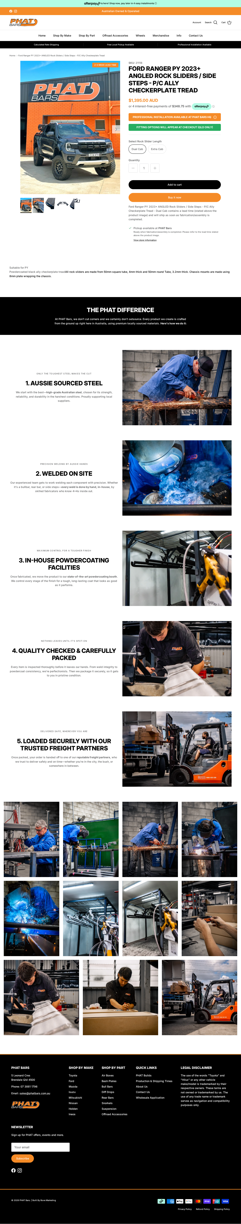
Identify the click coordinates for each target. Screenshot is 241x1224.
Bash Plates (109, 1081)
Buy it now (174, 197)
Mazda (73, 1086)
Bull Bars (107, 1086)
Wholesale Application (150, 1097)
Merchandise (161, 35)
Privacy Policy (185, 1209)
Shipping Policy (222, 1209)
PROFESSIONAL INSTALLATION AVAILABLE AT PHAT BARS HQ (172, 116)
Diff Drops (108, 1092)
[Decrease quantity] (133, 168)
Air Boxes (108, 1075)
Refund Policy (203, 1209)
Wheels (140, 35)
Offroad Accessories (115, 35)
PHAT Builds (144, 1075)
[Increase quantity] (154, 168)
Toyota (73, 1075)
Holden (73, 1108)
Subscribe (22, 1158)
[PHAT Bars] (23, 22)
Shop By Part (87, 35)
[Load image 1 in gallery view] (70, 127)
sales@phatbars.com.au (35, 1093)
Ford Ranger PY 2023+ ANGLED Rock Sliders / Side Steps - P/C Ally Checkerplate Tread (61, 55)
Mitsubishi (75, 1097)
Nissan (73, 1103)
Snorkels (107, 1103)
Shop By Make (62, 35)
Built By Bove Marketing (44, 1200)
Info (179, 35)
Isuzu (72, 1092)
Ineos (72, 1114)
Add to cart (175, 184)
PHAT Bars (25, 1200)
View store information (145, 240)
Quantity (134, 160)
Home (42, 35)
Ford (71, 1081)
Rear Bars (108, 1097)
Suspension (109, 1108)
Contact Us (196, 35)
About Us (142, 1086)
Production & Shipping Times (154, 1081)
